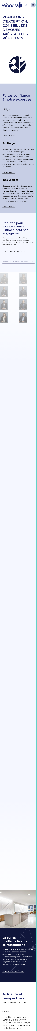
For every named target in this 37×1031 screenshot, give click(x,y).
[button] (33, 4)
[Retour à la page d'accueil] (15, 5)
